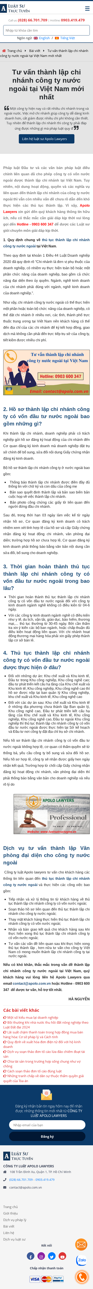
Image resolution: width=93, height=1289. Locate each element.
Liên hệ (8, 1233)
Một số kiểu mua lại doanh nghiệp (32, 1017)
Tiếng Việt (67, 38)
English (44, 38)
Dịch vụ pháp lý (14, 1220)
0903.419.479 (45, 1180)
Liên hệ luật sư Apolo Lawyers (44, 139)
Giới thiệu (10, 1213)
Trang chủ (14, 50)
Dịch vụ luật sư (14, 1239)
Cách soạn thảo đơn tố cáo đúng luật (34, 1071)
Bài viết (34, 50)
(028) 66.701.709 (21, 1180)
